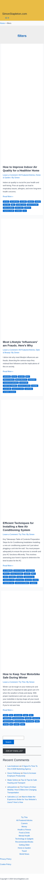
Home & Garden (24, 848)
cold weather (18, 715)
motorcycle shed (8, 721)
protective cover (19, 721)
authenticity (7, 376)
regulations (33, 583)
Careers (24, 823)
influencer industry (9, 379)
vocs (24, 210)
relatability (34, 385)
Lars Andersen (13, 766)
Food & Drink (24, 833)
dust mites (6, 204)
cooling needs (30, 570)
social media (7, 388)
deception (21, 376)
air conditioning (8, 570)
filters (13, 204)
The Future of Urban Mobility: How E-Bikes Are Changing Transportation (21, 790)
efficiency (6, 573)
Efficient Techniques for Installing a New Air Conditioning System (18, 527)
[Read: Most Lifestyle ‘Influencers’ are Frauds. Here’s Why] (22, 336)
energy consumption (16, 573)
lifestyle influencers (21, 379)
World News (24, 854)
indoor (5, 577)
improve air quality (33, 204)
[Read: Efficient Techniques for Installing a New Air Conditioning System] (22, 518)
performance (19, 580)
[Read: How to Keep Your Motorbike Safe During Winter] (22, 669)
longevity (19, 577)
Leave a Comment (10, 175)
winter (22, 724)
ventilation (18, 210)
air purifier (23, 201)
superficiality (28, 388)
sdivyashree (12, 787)
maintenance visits (9, 580)
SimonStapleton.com (14, 13)
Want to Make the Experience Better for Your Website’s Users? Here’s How (22, 799)
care (11, 715)
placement (28, 580)
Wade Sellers (12, 780)
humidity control (21, 204)
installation (12, 577)
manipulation (32, 379)
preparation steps (8, 583)
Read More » (8, 196)
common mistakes (19, 570)
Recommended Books (24, 842)
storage (6, 724)
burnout (14, 376)
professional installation (22, 583)
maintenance (7, 718)
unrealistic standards (9, 392)
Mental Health (24, 836)
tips (11, 724)
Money (24, 827)
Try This (22, 534)
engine (25, 715)
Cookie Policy (5, 864)
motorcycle (36, 718)
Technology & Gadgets (24, 839)
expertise (27, 573)
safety (37, 721)
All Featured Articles (27, 175)
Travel (24, 851)
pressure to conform (24, 385)
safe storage (29, 721)
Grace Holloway (13, 773)
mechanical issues (18, 718)
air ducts (6, 201)
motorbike (28, 718)
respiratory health (8, 210)
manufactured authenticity (11, 382)
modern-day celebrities (10, 385)
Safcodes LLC (13, 797)
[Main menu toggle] (7, 18)
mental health (23, 382)
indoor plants (19, 207)
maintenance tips (29, 577)
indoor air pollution (9, 207)
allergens (30, 201)
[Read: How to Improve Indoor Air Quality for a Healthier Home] (22, 161)
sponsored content (18, 388)
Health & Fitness (24, 830)
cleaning (37, 201)
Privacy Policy (5, 859)
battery (6, 715)
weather (16, 724)
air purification (14, 201)
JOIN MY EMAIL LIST (14, 751)
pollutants (27, 207)
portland (35, 580)
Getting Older (24, 845)
